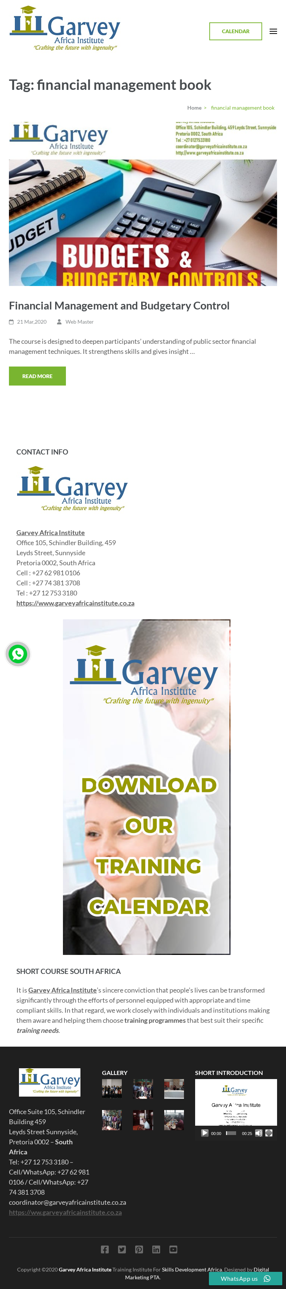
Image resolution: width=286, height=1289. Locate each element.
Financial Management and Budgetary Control (119, 305)
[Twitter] (122, 1251)
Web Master (80, 321)
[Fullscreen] (269, 1133)
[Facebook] (105, 1251)
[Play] (205, 1133)
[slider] (231, 1133)
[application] (236, 1110)
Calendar (236, 31)
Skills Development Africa (192, 1269)
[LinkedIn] (156, 1251)
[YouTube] (173, 1251)
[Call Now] (18, 654)
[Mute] (259, 1133)
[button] (236, 1110)
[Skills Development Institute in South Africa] (50, 1082)
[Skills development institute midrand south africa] (72, 471)
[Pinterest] (139, 1251)
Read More (37, 376)
